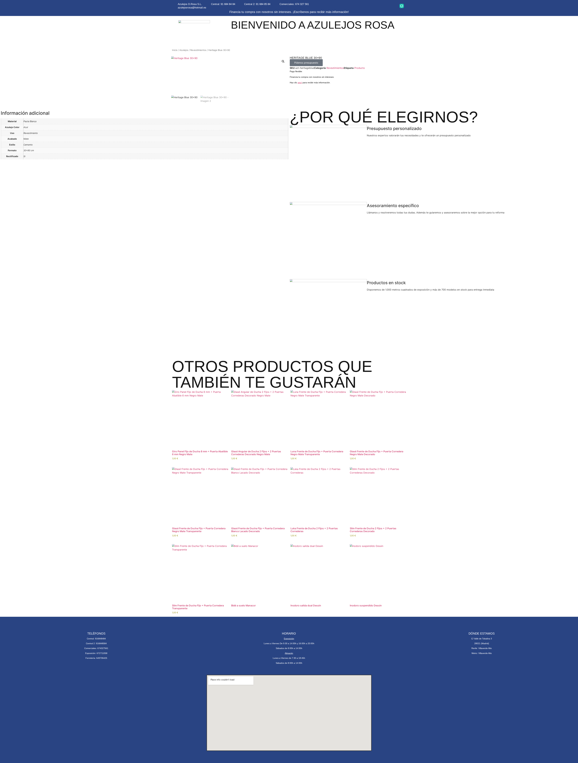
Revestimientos (198, 50)
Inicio (174, 50)
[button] (283, 61)
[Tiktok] (392, 6)
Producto (359, 67)
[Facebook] (382, 6)
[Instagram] (363, 6)
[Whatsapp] (373, 6)
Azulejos (183, 50)
